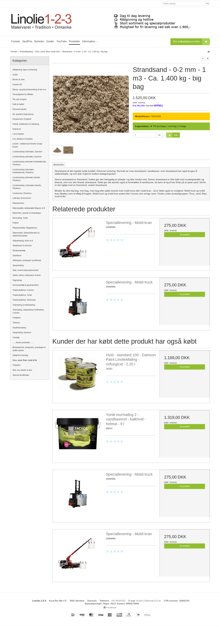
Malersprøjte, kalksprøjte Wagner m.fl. (29, 208)
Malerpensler (18, 203)
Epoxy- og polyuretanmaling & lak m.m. (30, 89)
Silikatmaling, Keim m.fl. (23, 241)
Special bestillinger (21, 375)
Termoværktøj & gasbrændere (26, 285)
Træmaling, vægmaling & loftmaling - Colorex (29, 311)
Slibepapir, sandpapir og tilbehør (27, 260)
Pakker (16, 223)
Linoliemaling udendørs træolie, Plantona (26, 179)
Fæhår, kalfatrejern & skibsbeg (26, 124)
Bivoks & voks (19, 79)
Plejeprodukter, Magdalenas (25, 228)
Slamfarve (17, 255)
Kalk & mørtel (18, 104)
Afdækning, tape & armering (25, 70)
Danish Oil (17, 84)
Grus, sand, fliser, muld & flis (25, 360)
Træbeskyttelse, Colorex (23, 290)
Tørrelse (16, 323)
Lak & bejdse (18, 134)
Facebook (111, 607)
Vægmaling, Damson (22, 332)
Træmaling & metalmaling (24, 305)
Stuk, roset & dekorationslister (25, 270)
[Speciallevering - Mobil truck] (78, 303)
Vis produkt (185, 234)
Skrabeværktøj (19, 250)
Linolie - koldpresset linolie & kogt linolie (27, 145)
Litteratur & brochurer (22, 198)
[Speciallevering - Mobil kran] (78, 243)
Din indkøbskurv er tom (186, 41)
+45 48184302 (118, 600)
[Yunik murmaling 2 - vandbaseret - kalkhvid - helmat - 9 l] (78, 435)
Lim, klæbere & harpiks (23, 139)
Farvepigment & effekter (23, 94)
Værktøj (16, 337)
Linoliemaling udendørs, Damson (27, 157)
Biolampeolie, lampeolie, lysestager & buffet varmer (29, 348)
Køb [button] (176, 135)
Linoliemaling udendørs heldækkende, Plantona (29, 163)
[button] (203, 58)
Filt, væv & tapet (19, 99)
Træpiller (16, 365)
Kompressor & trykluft (22, 119)
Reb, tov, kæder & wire (22, 370)
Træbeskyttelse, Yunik (22, 295)
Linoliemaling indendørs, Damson (27, 152)
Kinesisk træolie (20, 109)
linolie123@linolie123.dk (148, 600)
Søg (207, 3)
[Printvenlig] (208, 51)
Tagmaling (17, 280)
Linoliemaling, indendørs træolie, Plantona (27, 186)
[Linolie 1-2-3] (110, 21)
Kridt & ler (17, 129)
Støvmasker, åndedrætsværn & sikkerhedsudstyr (26, 234)
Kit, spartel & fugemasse (23, 114)
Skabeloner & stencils (22, 245)
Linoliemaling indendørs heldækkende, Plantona (23, 171)
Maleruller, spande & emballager (27, 213)
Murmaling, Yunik (20, 218)
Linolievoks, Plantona (22, 193)
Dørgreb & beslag (20, 355)
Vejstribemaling (19, 328)
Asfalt (15, 75)
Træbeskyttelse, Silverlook (24, 300)
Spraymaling (18, 265)
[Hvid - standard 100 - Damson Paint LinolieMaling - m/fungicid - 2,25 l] (78, 375)
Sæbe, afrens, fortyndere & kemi (27, 275)
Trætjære (17, 318)
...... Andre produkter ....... (23, 342)
